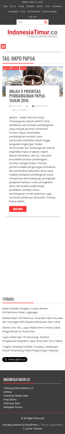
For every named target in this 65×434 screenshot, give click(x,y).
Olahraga (30, 6)
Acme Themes (34, 428)
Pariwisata (57, 6)
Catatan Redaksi (49, 11)
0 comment (22, 109)
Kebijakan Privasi (12, 407)
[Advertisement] (32, 259)
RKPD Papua (41, 106)
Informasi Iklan (11, 403)
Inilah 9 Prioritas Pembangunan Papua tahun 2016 (27, 95)
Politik (13, 6)
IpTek (47, 6)
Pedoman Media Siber (15, 395)
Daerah (15, 68)
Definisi (7, 391)
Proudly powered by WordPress (20, 424)
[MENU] (3, 46)
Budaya (40, 6)
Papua (23, 68)
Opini (23, 11)
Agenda (6, 68)
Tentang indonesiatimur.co (18, 388)
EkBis (5, 6)
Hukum (21, 6)
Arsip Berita (9, 399)
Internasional (34, 11)
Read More (18, 209)
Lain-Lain (32, 16)
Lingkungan (13, 11)
